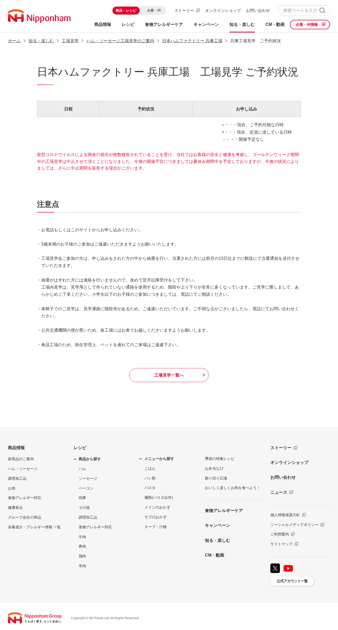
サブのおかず (155, 517)
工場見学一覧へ (169, 375)
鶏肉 (82, 556)
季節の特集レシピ (219, 459)
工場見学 (70, 41)
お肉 (11, 488)
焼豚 (82, 498)
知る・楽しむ (41, 41)
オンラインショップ (223, 10)
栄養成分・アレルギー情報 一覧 (34, 527)
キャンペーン (217, 525)
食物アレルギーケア (224, 510)
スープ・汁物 (155, 527)
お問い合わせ (258, 10)
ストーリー (184, 10)
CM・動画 (214, 555)
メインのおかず (157, 507)
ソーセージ (88, 478)
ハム (82, 469)
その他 (84, 507)
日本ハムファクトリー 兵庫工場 (192, 41)
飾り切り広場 (216, 478)
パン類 (150, 478)
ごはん (150, 468)
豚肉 (82, 546)
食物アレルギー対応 (24, 498)
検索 (322, 10)
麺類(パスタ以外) (158, 497)
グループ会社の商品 (24, 517)
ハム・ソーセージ (22, 469)
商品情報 (16, 447)
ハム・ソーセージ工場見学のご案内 (120, 41)
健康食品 (15, 507)
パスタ (150, 488)
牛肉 (82, 537)
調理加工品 (17, 478)
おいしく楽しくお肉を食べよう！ (232, 488)
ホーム (14, 41)
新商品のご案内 (21, 459)
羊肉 (82, 566)
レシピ (80, 447)
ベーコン (86, 488)
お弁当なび (214, 468)
